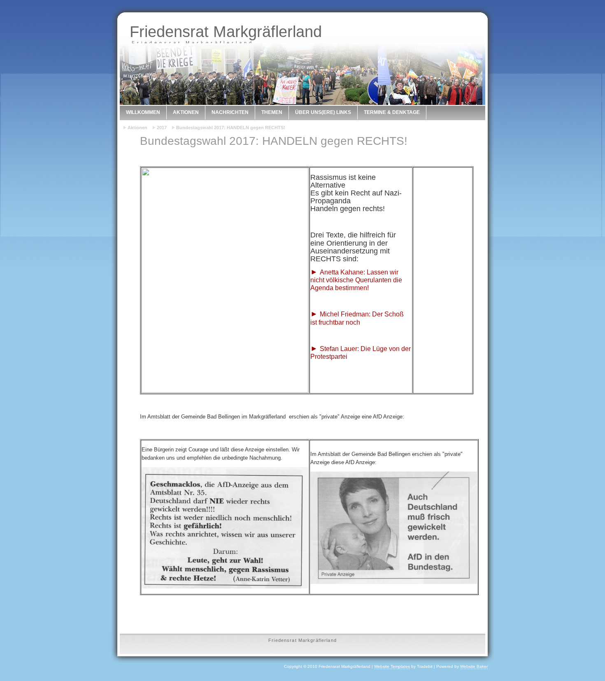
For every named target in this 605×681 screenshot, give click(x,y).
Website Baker (474, 666)
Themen (271, 112)
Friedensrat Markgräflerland (226, 31)
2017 (162, 127)
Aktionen (186, 112)
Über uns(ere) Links (323, 112)
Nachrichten (230, 112)
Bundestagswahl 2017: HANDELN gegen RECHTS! (230, 127)
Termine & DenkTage (392, 112)
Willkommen (143, 112)
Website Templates (392, 666)
